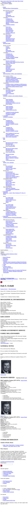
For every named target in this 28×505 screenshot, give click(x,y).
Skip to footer (20, 1)
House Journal (9, 35)
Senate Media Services (10, 208)
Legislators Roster (9, 231)
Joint (4, 72)
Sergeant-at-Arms (9, 31)
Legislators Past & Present (11, 237)
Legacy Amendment (10, 93)
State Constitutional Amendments (12, 189)
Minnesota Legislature (6, 2)
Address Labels (9, 70)
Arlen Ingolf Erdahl (5, 343)
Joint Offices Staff (9, 91)
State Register (8, 185)
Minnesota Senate (6, 43)
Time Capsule (6, 263)
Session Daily (8, 201)
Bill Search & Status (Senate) (12, 148)
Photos (7, 202)
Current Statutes (9, 167)
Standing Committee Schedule (12, 22)
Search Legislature (4, 3)
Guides (4, 264)
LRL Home (3, 278)
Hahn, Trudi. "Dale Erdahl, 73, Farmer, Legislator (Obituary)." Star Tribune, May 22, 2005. (13, 446)
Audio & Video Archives (11, 199)
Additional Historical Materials (20, 263)
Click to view (3, 374)
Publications (5, 216)
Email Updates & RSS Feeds (9, 500)
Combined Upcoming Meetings (12, 112)
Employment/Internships (8, 472)
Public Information (9, 30)
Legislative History (7, 266)
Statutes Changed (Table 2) (11, 177)
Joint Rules (8, 37)
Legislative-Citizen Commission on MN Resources (16, 84)
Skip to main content (5, 1)
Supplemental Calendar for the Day (13, 102)
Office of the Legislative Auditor (12, 80)
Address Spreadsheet (10, 41)
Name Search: (3, 462)
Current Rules (8, 181)
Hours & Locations (16, 270)
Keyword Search (9, 166)
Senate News (6, 498)
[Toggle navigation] (1, 255)
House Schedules (9, 99)
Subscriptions (8, 71)
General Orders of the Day (11, 109)
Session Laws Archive (10, 175)
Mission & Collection (7, 270)
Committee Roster (9, 20)
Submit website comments (8, 491)
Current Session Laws (10, 160)
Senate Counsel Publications (11, 223)
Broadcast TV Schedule (11, 113)
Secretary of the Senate (10, 60)
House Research (9, 29)
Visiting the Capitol (7, 473)
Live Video (8, 197)
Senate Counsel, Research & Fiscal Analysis (15, 62)
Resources (11, 267)
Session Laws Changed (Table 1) (12, 176)
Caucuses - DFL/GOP (10, 32)
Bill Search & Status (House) (12, 142)
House (4, 7)
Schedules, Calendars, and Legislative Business (13, 95)
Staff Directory (23, 270)
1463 (26, 377)
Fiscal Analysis (9, 28)
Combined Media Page (10, 211)
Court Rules (8, 190)
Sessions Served (4, 289)
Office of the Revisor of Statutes (12, 81)
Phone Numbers (6, 490)
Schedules (5, 94)
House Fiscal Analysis (10, 220)
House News (5, 497)
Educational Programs (10, 38)
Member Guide (9, 232)
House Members (9, 11)
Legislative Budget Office (11, 77)
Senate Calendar (9, 108)
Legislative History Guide (11, 236)
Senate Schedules (9, 106)
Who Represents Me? (10, 16)
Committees (5, 115)
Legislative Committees (8, 116)
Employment (8, 15)
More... (7, 87)
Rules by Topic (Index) (10, 182)
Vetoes (7, 159)
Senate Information (10, 233)
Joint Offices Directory (10, 90)
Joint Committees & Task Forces (12, 133)
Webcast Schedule (9, 198)
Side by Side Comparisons (11, 136)
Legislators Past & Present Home (7, 278)
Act (13, 145)
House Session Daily (10, 229)
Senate (4, 42)
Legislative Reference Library (12, 79)
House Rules (8, 36)
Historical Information (7, 471)
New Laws (8, 246)
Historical (5, 260)
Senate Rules (8, 66)
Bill (11, 145)
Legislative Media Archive (11, 212)
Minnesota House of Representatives (10, 8)
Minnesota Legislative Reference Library (9, 253)
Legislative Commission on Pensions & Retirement (16, 85)
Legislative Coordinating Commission (13, 78)
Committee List (9, 18)
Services (5, 271)
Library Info (5, 269)
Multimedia (5, 191)
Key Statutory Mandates (12, 271)
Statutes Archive (9, 169)
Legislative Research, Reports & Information (12, 217)
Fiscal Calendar (9, 104)
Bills (4, 138)
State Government (11, 261)
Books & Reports (6, 257)
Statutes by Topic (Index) (11, 168)
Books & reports (9, 247)
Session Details (24, 380)
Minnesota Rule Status (10, 184)
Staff (7, 14)
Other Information (12, 289)
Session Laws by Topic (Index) (12, 174)
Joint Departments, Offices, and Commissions (12, 73)
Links (4, 265)
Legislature (5, 261)
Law (4, 161)
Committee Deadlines (10, 24)
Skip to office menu (13, 1)
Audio (12, 197)
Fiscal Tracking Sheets (10, 146)
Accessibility (8, 92)
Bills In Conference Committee (12, 135)
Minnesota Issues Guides (11, 245)
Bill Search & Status (10, 154)
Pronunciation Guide (10, 39)
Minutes (7, 23)
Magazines (5, 258)
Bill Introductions (9, 143)
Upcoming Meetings (10, 21)
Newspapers (5, 259)
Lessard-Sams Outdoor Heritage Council (14, 86)
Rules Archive (9, 183)
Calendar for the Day (10, 101)
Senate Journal (9, 65)
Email (18, 489)
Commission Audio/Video (11, 215)
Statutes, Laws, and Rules (8, 162)
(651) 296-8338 (6, 489)
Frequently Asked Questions (9, 475)
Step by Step (5, 267)
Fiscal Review (9, 244)
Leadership (8, 13)
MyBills (7, 155)
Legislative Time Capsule (11, 240)
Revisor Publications (10, 225)
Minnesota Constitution (10, 188)
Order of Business (9, 100)
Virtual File (11, 263)
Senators (7, 46)
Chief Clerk (8, 27)
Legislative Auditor (10, 224)
